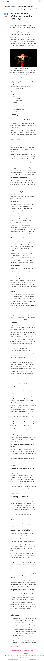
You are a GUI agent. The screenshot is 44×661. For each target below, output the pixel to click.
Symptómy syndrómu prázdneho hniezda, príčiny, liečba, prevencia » (29, 652)
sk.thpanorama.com (11, 659)
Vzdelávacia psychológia (15, 646)
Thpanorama (8, 1)
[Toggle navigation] (39, 1)
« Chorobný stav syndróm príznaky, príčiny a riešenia (15, 651)
